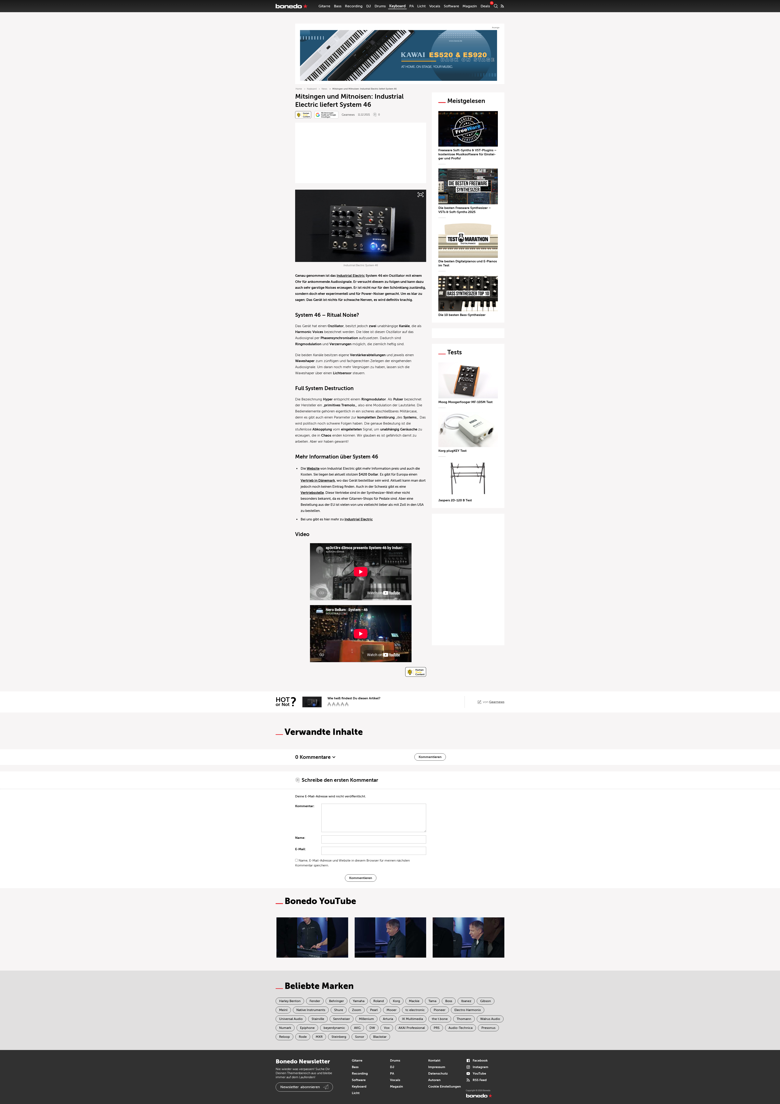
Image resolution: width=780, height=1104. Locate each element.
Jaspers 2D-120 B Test (455, 500)
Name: (300, 838)
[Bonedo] (292, 6)
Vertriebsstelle (312, 493)
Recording (354, 6)
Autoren (434, 1080)
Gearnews (348, 114)
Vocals (434, 6)
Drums (380, 6)
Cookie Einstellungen (444, 1086)
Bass (337, 6)
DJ (368, 6)
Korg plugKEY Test (452, 451)
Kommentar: (304, 806)
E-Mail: (300, 849)
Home (299, 89)
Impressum (436, 1067)
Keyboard (397, 6)
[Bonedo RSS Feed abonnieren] (502, 6)
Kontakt (434, 1060)
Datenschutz (438, 1073)
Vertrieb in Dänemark (318, 480)
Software (451, 6)
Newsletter (300, 1087)
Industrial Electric (351, 276)
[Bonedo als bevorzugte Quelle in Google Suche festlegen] (326, 115)
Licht (421, 6)
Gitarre (324, 6)
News (324, 89)
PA (411, 6)
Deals (485, 6)
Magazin (470, 6)
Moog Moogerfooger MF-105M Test (465, 402)
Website (313, 468)
